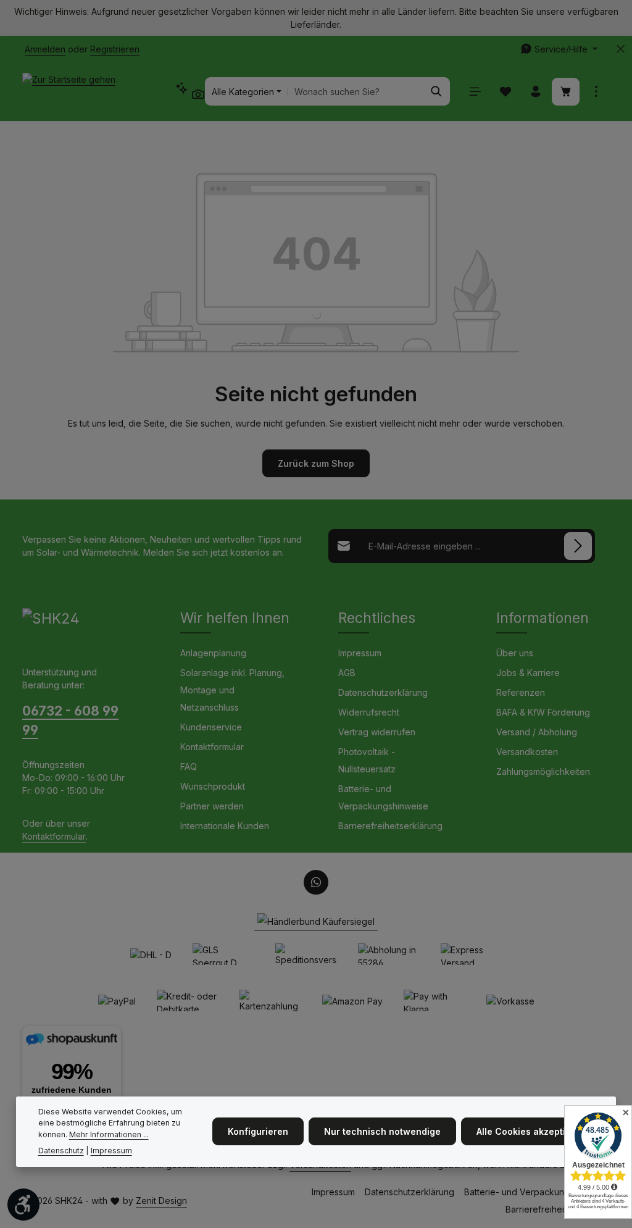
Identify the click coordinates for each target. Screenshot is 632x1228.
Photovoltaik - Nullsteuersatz (367, 760)
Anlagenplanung (213, 653)
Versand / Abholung (536, 732)
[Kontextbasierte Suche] (190, 91)
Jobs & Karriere (528, 672)
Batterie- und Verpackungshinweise (383, 797)
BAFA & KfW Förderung (543, 712)
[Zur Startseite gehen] (68, 91)
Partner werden (212, 806)
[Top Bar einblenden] (596, 92)
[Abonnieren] (578, 546)
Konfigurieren (258, 1131)
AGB (347, 672)
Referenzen (520, 692)
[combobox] (355, 91)
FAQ (188, 766)
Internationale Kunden (224, 826)
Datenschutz (61, 1150)
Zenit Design (161, 1200)
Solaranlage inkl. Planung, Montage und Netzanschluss (232, 689)
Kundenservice (211, 727)
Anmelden (45, 49)
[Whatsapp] (316, 882)
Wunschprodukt (212, 786)
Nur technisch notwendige (382, 1131)
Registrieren (114, 49)
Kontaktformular (54, 836)
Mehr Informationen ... (109, 1134)
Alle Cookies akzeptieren (531, 1131)
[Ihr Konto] (535, 92)
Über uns (514, 653)
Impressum (359, 653)
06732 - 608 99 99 (70, 720)
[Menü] (475, 92)
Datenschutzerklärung (383, 692)
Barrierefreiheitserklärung (390, 826)
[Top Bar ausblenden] (621, 49)
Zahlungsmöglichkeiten (543, 771)
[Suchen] (436, 91)
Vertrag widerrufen (376, 732)
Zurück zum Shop (316, 463)
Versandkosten (527, 751)
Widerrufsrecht (368, 712)
